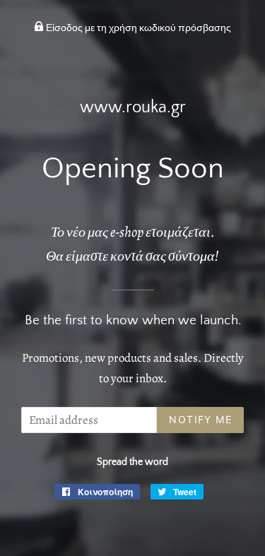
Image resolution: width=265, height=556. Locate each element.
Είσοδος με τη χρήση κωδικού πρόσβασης (137, 28)
